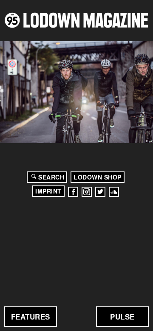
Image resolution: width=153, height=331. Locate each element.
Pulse (122, 316)
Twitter (100, 192)
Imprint (48, 191)
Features (30, 316)
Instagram (87, 192)
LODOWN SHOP (98, 177)
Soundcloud (114, 192)
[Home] (76, 20)
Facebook (73, 192)
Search (51, 177)
